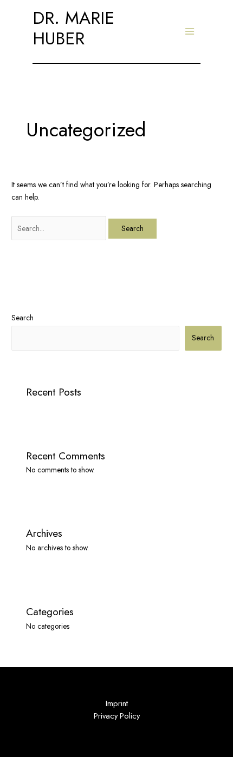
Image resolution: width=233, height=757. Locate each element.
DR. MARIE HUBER (73, 28)
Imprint (117, 703)
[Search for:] (59, 228)
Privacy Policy (117, 715)
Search (22, 317)
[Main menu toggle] (190, 32)
